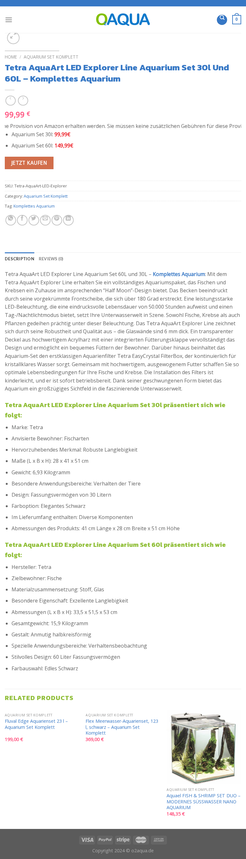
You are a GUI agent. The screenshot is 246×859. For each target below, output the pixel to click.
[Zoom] (13, 38)
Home (11, 57)
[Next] (241, 768)
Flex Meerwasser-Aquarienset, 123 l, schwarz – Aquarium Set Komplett (122, 727)
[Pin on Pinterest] (57, 220)
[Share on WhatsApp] (10, 220)
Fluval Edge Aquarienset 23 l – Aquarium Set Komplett (36, 724)
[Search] (222, 20)
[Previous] (5, 768)
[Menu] (8, 20)
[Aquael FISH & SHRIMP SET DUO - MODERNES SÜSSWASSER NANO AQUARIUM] (204, 747)
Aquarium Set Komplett (51, 57)
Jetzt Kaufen (29, 162)
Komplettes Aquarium (34, 206)
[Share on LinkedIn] (68, 220)
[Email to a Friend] (45, 220)
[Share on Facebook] (22, 220)
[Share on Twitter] (34, 220)
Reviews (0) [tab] (51, 258)
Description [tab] (19, 258)
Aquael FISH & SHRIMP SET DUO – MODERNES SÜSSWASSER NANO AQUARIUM (204, 801)
